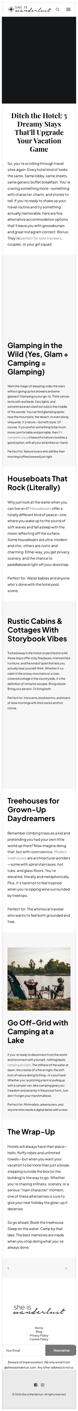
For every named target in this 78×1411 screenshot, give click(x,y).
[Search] (55, 9)
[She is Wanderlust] (29, 9)
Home (39, 1328)
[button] (68, 9)
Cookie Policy (39, 1339)
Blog (39, 1331)
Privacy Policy (39, 1335)
